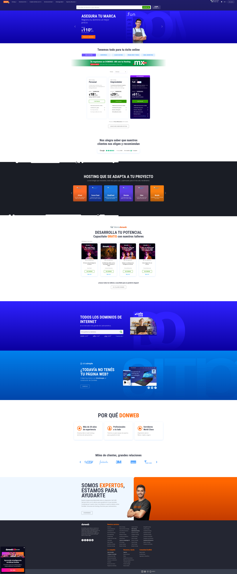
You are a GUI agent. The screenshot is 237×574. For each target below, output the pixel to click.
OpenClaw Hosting (135, 530)
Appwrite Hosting (134, 532)
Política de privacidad (111, 558)
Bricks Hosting (122, 526)
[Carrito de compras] (221, 1)
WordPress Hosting (111, 544)
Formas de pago (126, 563)
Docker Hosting (122, 544)
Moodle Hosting (134, 546)
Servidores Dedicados (147, 536)
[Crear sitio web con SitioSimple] (86, 364)
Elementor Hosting (111, 546)
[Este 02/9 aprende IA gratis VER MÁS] (215, 1)
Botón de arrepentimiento (128, 560)
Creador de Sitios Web (111, 538)
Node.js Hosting (122, 546)
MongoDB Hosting (147, 526)
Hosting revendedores (123, 536)
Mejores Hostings (146, 542)
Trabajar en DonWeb (111, 554)
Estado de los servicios (128, 558)
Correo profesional (111, 528)
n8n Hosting (134, 528)
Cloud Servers (122, 538)
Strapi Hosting (134, 542)
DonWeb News (142, 554)
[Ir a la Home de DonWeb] (6, 2)
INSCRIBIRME (89, 271)
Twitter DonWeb (85, 540)
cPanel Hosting (146, 528)
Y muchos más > (119, 336)
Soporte (125, 552)
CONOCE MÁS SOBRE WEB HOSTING (118, 126)
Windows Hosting (122, 534)
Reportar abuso (126, 554)
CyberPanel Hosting (147, 534)
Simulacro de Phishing (147, 544)
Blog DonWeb (142, 552)
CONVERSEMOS (87, 513)
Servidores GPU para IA (148, 540)
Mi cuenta (231, 1)
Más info (89, 274)
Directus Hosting (134, 540)
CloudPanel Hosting (147, 530)
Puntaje (119, 150)
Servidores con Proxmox (148, 538)
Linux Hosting (122, 532)
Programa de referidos (111, 565)
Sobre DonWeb (110, 552)
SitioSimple (109, 540)
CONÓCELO (85, 386)
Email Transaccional (111, 532)
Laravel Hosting (134, 526)
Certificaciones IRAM (111, 556)
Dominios (109, 526)
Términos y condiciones (112, 560)
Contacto (109, 561)
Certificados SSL (110, 530)
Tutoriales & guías (126, 561)
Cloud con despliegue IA (124, 540)
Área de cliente (126, 565)
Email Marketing (110, 534)
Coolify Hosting (134, 536)
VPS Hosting (121, 542)
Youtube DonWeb (87, 540)
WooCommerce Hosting (124, 528)
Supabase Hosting (135, 534)
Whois (124, 556)
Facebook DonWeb (82, 540)
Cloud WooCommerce (123, 530)
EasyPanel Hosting (147, 532)
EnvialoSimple (110, 536)
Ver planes (86, 35)
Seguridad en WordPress (144, 556)
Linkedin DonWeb (92, 540)
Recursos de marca (111, 563)
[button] (162, 26)
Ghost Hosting (134, 538)
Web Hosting (109, 542)
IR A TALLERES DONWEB (118, 287)
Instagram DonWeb (90, 540)
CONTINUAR (97, 101)
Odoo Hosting (134, 544)
